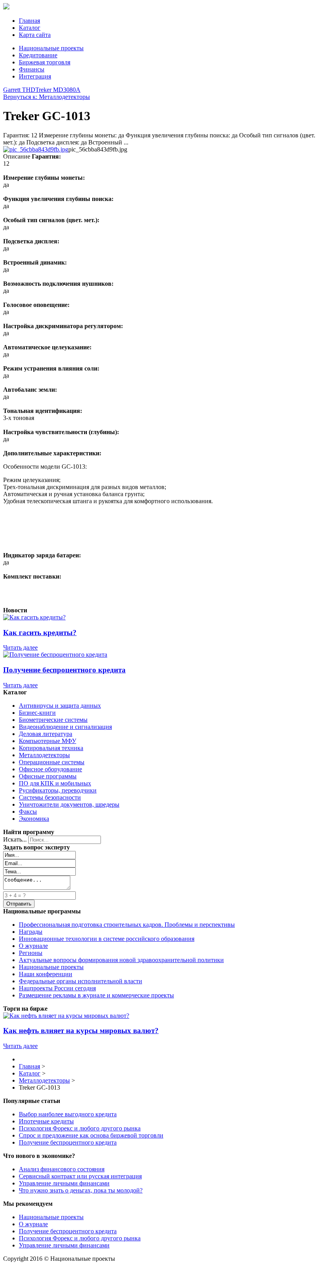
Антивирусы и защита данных (60, 705)
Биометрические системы (53, 719)
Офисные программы (48, 776)
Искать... (15, 839)
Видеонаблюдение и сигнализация (65, 726)
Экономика (34, 818)
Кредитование (38, 55)
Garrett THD (19, 89)
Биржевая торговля (44, 62)
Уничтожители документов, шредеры (69, 804)
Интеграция (35, 76)
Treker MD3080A (57, 89)
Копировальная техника (51, 748)
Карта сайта (35, 34)
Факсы (28, 811)
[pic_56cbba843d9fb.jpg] (35, 149)
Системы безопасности (50, 797)
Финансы (31, 69)
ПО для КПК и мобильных (55, 783)
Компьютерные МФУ (47, 741)
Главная (29, 20)
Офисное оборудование (50, 769)
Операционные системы (51, 762)
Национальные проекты (51, 48)
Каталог (29, 27)
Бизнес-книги (37, 712)
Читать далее (20, 647)
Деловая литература (45, 733)
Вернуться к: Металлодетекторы (46, 96)
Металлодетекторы (44, 755)
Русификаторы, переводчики (58, 790)
